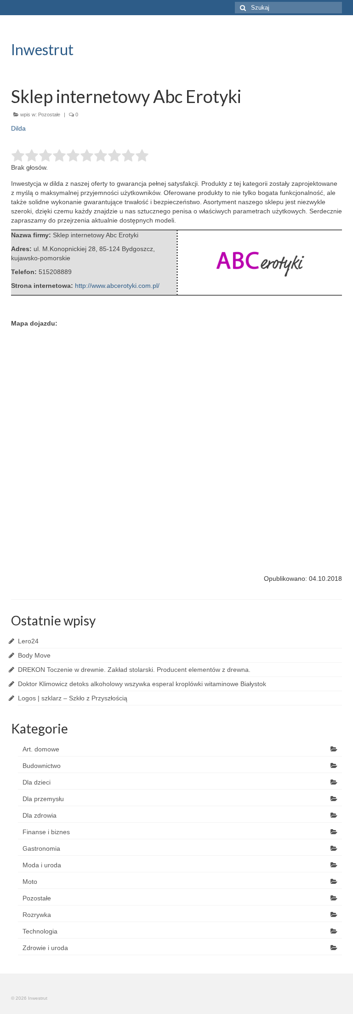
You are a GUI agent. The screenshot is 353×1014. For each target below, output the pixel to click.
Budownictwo (42, 765)
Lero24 (28, 641)
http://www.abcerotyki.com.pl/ (117, 285)
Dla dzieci (37, 782)
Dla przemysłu (43, 798)
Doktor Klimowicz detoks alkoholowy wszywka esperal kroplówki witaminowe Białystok (142, 683)
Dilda (18, 128)
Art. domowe (41, 749)
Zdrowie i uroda (45, 947)
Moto (30, 881)
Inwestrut (42, 49)
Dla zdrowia (40, 815)
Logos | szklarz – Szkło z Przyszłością (72, 698)
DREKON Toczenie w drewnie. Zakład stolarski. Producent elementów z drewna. (134, 669)
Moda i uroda (42, 865)
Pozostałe (49, 114)
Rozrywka (37, 914)
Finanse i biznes (46, 832)
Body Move (34, 655)
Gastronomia (41, 848)
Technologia (40, 931)
